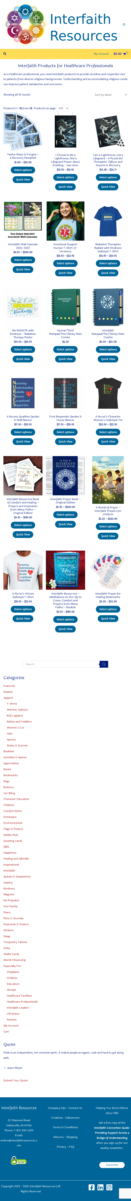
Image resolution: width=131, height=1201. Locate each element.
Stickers (8, 930)
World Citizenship (14, 960)
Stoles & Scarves (17, 746)
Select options (23, 170)
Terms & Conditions (65, 1127)
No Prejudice (11, 900)
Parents (12, 1020)
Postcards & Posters (16, 924)
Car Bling (9, 793)
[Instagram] (109, 1187)
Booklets (8, 751)
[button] (4, 54)
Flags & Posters (13, 829)
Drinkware (10, 817)
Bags (6, 781)
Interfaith (9, 871)
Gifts (6, 847)
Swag (6, 936)
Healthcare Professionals (22, 1002)
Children (8, 805)
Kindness (9, 889)
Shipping (71, 1137)
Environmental (12, 823)
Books (7, 769)
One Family (10, 906)
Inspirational (11, 865)
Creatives (57, 1118)
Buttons (8, 787)
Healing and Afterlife (16, 859)
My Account (11, 1026)
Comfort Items (12, 811)
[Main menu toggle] (124, 24)
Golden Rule (10, 835)
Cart (6, 1032)
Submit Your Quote (15, 1080)
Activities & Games (15, 757)
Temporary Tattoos (15, 942)
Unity (6, 948)
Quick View (23, 180)
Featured (9, 686)
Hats (10, 734)
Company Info (57, 1108)
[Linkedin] (100, 1187)
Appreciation (11, 763)
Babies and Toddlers (19, 722)
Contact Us (75, 1108)
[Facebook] (91, 1187)
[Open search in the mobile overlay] (65, 664)
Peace (7, 912)
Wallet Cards (11, 954)
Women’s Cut (15, 728)
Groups (11, 990)
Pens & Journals (13, 918)
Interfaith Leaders (18, 1008)
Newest (8, 692)
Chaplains (13, 972)
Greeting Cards (12, 841)
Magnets (8, 894)
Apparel (8, 698)
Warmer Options (17, 710)
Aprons (11, 740)
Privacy (61, 1147)
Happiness (9, 853)
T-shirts (12, 704)
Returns (59, 1137)
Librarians (13, 1014)
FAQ (71, 1147)
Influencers (73, 1118)
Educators (13, 984)
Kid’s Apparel (15, 716)
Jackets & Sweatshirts (17, 877)
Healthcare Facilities (19, 996)
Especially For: (12, 966)
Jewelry (8, 883)
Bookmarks (10, 775)
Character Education (16, 799)
